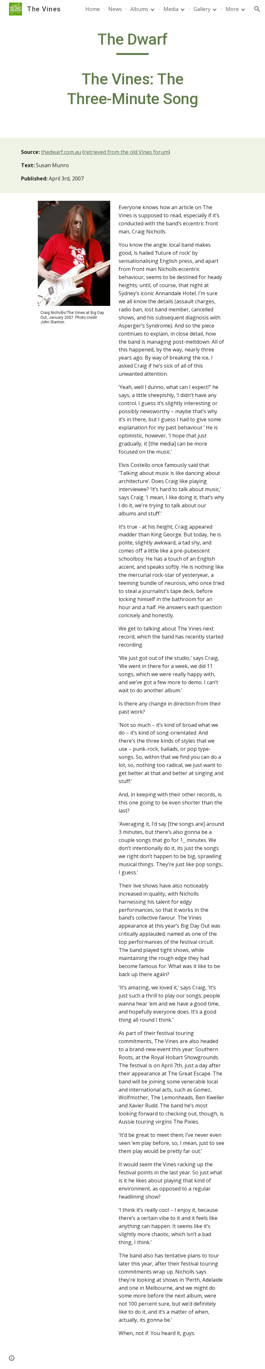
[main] (133, 72)
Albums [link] (139, 9)
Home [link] (92, 9)
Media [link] (171, 9)
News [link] (115, 9)
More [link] (232, 9)
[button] (257, 9)
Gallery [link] (202, 9)
